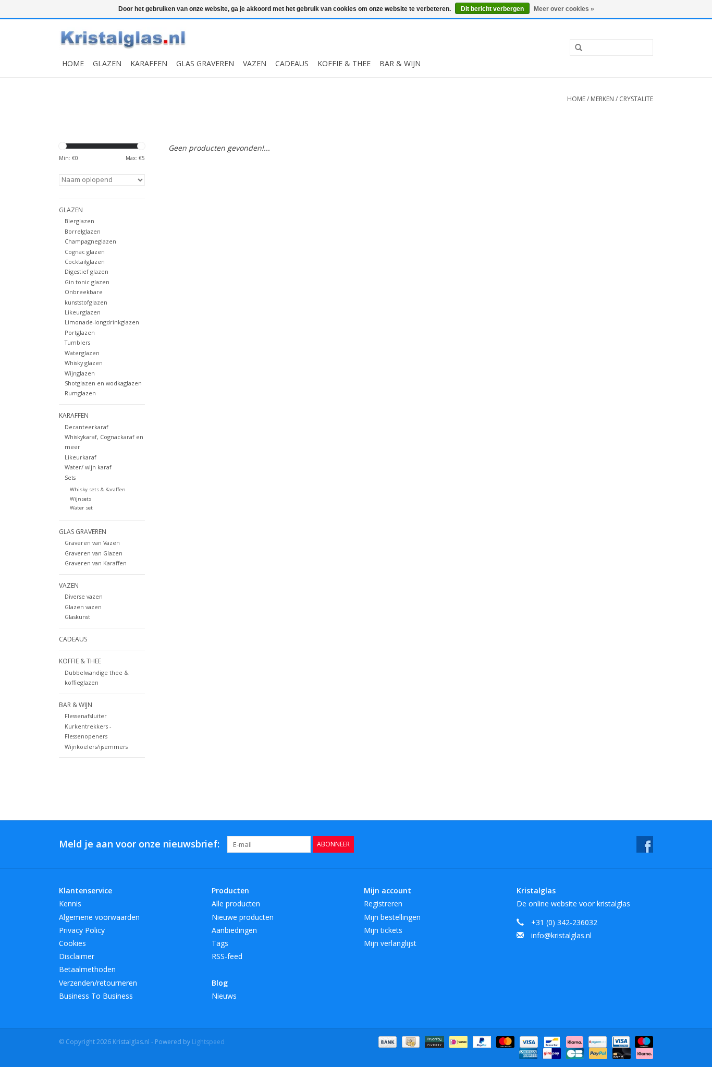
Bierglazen (79, 221)
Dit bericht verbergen (492, 9)
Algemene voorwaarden (99, 917)
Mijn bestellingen (392, 917)
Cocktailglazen (85, 261)
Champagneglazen (90, 241)
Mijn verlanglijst (390, 943)
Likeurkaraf (80, 457)
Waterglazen (82, 353)
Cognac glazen (85, 252)
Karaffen (148, 63)
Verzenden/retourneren (98, 983)
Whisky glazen (84, 363)
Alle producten (236, 903)
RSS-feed (227, 956)
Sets (70, 477)
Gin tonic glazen (87, 282)
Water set (81, 507)
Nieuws (224, 996)
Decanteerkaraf (86, 427)
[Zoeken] (575, 48)
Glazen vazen (83, 607)
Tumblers (77, 342)
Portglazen (80, 332)
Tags (220, 943)
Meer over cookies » (564, 9)
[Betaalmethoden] (386, 1041)
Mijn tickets (383, 930)
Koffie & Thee (344, 63)
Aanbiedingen (234, 930)
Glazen (107, 63)
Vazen (254, 63)
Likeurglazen (83, 312)
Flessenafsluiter (86, 716)
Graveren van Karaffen (96, 563)
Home (73, 63)
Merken (602, 98)
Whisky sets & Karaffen (98, 489)
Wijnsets (80, 498)
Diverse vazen (84, 596)
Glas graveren (205, 63)
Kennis (70, 903)
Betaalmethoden (87, 969)
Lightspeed (208, 1041)
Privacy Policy (82, 930)
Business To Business (96, 996)
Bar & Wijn (400, 63)
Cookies (72, 943)
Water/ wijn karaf (88, 467)
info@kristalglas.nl (561, 935)
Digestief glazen (86, 271)
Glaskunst (77, 617)
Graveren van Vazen (92, 543)
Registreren (383, 903)
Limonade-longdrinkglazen (102, 322)
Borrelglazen (83, 231)
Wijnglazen (80, 373)
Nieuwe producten (243, 917)
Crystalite (636, 98)
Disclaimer (76, 956)
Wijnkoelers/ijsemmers (96, 746)
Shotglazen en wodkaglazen (103, 383)
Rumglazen (80, 393)
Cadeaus (292, 63)
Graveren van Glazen (93, 553)
